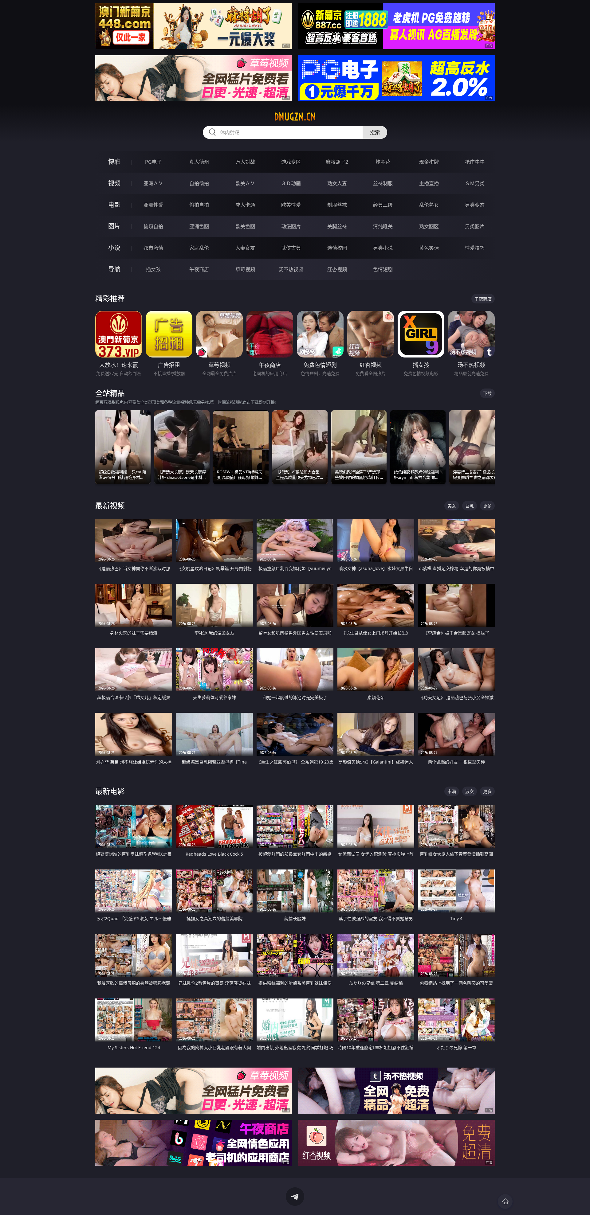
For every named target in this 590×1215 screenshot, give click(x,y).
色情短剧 (383, 269)
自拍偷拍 (199, 183)
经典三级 (383, 204)
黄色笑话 (429, 247)
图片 (114, 226)
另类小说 (383, 247)
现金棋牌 (429, 161)
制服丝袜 (337, 204)
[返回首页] (505, 1201)
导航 (114, 269)
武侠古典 (291, 247)
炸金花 (383, 161)
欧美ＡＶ (245, 183)
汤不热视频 (291, 269)
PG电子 (153, 161)
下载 (487, 393)
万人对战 (245, 161)
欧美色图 (245, 226)
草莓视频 (245, 269)
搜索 (375, 132)
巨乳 (469, 506)
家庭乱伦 (199, 247)
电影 (114, 205)
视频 (114, 183)
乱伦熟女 (429, 204)
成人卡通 (245, 204)
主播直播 (429, 183)
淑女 (469, 791)
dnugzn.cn (295, 117)
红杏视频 (337, 269)
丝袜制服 (383, 183)
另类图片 (475, 226)
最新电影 (110, 791)
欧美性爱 (291, 204)
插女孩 (153, 269)
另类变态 (475, 204)
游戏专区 (291, 161)
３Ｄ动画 (291, 183)
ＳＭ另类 (475, 183)
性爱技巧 (475, 247)
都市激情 (153, 247)
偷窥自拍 (153, 226)
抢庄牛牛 (475, 161)
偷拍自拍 (199, 204)
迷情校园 (337, 247)
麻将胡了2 (337, 161)
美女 (451, 506)
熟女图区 (429, 226)
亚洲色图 (199, 226)
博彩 (114, 162)
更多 (487, 506)
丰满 (451, 791)
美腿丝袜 (337, 226)
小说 (114, 248)
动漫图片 (291, 226)
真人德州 (199, 161)
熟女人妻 (337, 183)
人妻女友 (245, 247)
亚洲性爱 (153, 204)
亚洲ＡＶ (153, 183)
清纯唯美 (383, 226)
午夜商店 (199, 269)
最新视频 (110, 505)
